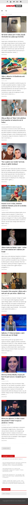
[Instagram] (20, 1)
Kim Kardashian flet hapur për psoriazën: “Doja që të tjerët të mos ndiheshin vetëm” (13, 470)
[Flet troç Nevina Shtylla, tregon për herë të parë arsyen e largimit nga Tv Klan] (14, 364)
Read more (4, 54)
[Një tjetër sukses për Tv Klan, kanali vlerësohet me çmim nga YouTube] (14, 24)
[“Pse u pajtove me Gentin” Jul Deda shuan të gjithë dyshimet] (14, 151)
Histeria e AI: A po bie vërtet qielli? (13, 459)
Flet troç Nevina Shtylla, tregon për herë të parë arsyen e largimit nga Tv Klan (13, 377)
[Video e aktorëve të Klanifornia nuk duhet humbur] (14, 66)
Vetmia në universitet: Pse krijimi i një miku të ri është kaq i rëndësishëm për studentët (14, 476)
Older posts (6, 448)
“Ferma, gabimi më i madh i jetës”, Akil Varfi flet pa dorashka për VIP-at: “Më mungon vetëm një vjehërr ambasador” (14, 482)
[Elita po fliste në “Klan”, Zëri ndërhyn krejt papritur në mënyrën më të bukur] (14, 108)
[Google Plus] (17, 1)
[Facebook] (7, 1)
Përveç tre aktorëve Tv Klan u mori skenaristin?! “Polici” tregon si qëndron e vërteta (12, 420)
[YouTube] (10, 1)
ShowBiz (4, 16)
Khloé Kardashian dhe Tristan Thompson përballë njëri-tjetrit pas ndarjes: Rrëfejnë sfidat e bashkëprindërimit (14, 464)
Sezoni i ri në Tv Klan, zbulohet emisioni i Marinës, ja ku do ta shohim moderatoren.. (13, 206)
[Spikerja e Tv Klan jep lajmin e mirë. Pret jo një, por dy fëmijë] (14, 322)
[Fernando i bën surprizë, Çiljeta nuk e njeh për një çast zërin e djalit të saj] (14, 281)
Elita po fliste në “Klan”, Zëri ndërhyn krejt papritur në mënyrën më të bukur (13, 120)
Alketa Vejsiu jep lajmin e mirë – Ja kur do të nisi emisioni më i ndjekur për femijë (14, 249)
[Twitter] (14, 1)
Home (2, 14)
